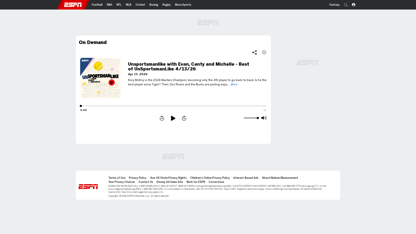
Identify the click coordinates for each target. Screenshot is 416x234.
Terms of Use (116, 177)
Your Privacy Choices (121, 182)
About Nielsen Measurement (280, 177)
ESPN (73, 5)
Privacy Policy (137, 177)
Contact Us (145, 182)
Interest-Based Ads (245, 177)
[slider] (173, 106)
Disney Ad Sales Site (170, 182)
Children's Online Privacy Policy (210, 177)
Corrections (216, 182)
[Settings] (264, 52)
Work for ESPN (195, 182)
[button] (346, 4)
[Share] (254, 52)
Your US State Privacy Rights (168, 177)
